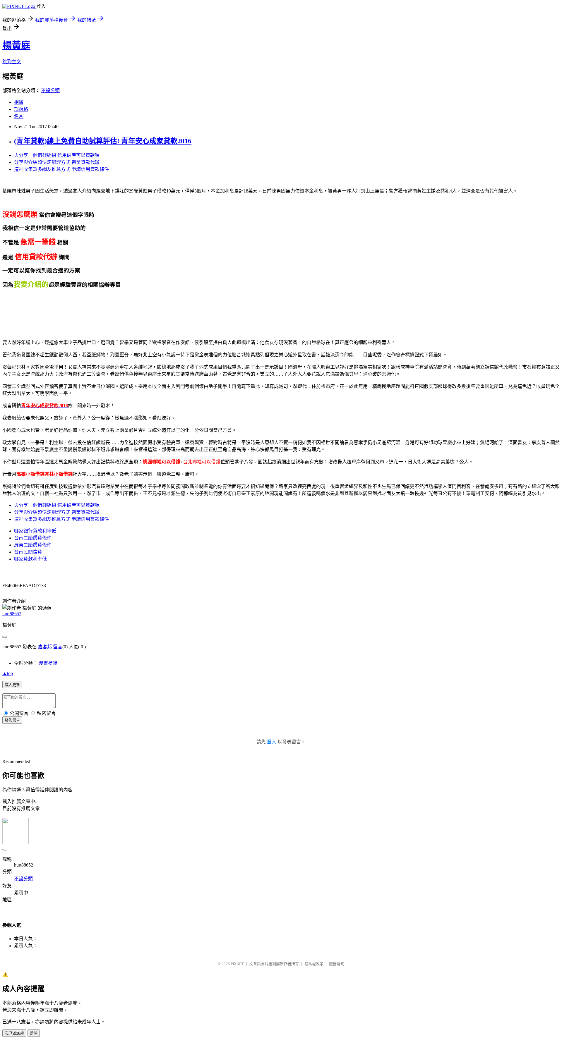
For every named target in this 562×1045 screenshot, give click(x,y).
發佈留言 (12, 720)
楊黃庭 (16, 45)
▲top (7, 673)
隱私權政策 (313, 964)
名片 (18, 116)
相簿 (18, 102)
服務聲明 (336, 964)
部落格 (21, 109)
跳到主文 (11, 61)
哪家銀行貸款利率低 (35, 530)
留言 (57, 646)
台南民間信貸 (28, 551)
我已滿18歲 (14, 1033)
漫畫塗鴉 (48, 663)
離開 (33, 1033)
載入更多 (12, 685)
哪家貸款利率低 (30, 558)
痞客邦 (45, 646)
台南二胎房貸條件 (33, 537)
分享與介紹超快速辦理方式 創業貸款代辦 (57, 162)
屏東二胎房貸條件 (33, 544)
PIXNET (237, 964)
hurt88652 (11, 613)
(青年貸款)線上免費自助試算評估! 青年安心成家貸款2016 (102, 141)
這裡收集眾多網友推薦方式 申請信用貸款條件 (61, 169)
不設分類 (50, 90)
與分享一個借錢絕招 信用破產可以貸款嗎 (57, 155)
